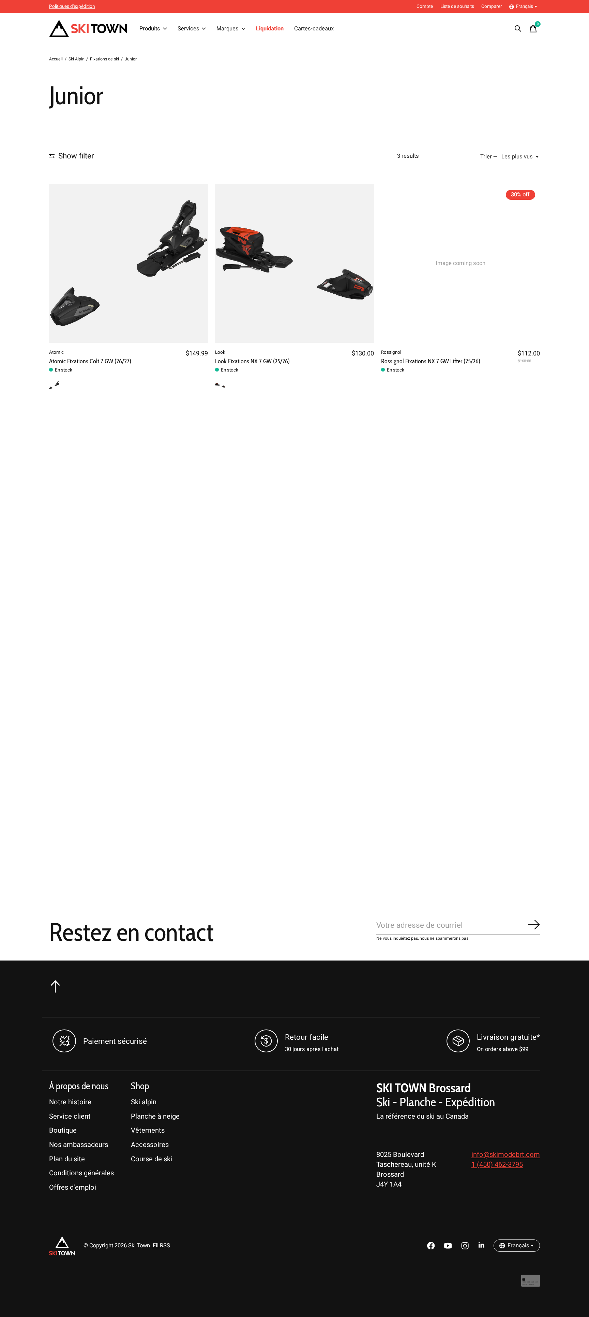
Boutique (63, 1130)
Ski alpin (143, 1102)
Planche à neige (155, 1116)
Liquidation (270, 29)
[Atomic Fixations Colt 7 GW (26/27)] (128, 263)
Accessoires (150, 1145)
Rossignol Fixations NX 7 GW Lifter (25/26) (430, 361)
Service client (70, 1116)
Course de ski (151, 1159)
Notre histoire (70, 1102)
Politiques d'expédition (72, 6)
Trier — (489, 157)
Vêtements (148, 1130)
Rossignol (391, 352)
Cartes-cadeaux (314, 29)
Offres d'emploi (72, 1187)
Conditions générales (81, 1173)
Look (220, 352)
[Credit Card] (530, 1284)
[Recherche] (518, 29)
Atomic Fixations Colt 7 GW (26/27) (90, 361)
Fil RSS (161, 1246)
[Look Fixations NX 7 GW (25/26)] (294, 263)
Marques (227, 29)
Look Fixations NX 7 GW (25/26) (252, 361)
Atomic (56, 352)
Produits (149, 29)
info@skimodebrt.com (505, 1155)
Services (188, 29)
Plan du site (67, 1159)
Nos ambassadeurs (78, 1145)
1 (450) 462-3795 (497, 1164)
